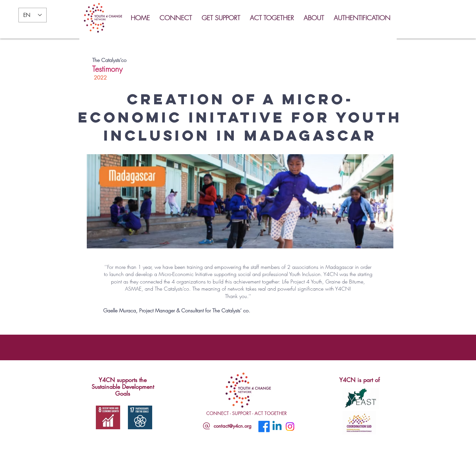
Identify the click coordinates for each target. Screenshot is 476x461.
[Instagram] (290, 426)
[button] (177, 18)
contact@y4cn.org (233, 426)
